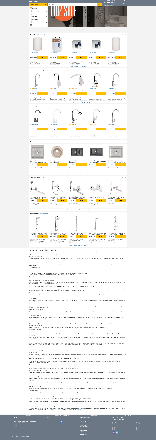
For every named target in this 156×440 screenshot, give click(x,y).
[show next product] (125, 34)
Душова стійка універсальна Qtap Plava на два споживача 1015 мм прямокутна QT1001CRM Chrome (58, 234)
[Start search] (49, 4)
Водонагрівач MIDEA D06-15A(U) (56, 54)
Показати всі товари (40, 34)
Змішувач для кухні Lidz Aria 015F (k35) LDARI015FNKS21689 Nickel (116, 126)
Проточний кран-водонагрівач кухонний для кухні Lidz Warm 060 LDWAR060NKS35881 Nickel (38, 90)
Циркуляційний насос (84, 429)
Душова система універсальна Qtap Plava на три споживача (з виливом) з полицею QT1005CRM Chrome (39, 234)
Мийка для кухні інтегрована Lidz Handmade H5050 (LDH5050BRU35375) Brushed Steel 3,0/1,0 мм (38, 162)
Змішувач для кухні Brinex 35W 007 (57, 125)
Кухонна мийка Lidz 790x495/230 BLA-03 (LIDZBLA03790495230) (97, 162)
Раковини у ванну (83, 423)
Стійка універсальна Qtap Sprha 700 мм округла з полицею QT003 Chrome (116, 234)
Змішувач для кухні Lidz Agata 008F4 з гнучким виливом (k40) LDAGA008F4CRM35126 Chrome (77, 126)
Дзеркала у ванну (83, 434)
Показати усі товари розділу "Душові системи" (78, 245)
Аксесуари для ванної (84, 421)
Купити (42, 57)
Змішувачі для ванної (36, 177)
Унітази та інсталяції (84, 422)
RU (124, 0)
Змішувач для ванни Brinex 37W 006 (96, 197)
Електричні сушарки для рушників (87, 427)
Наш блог (79, 409)
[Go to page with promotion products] (87, 16)
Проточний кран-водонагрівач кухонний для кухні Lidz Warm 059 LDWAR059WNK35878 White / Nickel (116, 90)
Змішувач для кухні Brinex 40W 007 (96, 125)
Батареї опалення (83, 430)
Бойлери (32, 34)
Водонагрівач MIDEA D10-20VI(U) (76, 54)
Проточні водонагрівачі (84, 426)
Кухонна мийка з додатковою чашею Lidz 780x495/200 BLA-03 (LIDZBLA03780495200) (77, 162)
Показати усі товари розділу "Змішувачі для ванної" (78, 209)
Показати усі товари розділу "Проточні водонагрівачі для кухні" (78, 102)
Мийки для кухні (34, 141)
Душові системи (34, 213)
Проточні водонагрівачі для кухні (39, 70)
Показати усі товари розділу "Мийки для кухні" (78, 173)
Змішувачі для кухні (35, 106)
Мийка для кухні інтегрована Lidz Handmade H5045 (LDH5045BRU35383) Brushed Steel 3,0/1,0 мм (116, 162)
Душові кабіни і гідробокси (85, 420)
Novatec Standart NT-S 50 (35, 54)
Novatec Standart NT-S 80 (113, 54)
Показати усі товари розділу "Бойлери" (78, 66)
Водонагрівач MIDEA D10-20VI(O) (95, 54)
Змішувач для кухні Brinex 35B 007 (37, 125)
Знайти (99, 4)
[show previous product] (122, 34)
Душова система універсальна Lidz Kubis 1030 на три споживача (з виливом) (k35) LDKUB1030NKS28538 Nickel (97, 234)
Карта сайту (53, 409)
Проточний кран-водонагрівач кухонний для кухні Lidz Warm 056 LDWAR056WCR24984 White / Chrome (58, 90)
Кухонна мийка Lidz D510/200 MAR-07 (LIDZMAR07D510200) (58, 162)
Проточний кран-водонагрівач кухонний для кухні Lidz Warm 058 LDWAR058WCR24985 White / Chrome (97, 90)
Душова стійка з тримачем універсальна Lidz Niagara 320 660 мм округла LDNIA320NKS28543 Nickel (77, 234)
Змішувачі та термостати (85, 417)
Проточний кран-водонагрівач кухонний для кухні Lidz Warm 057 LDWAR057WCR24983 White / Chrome (77, 90)
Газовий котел (82, 431)
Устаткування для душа (84, 418)
